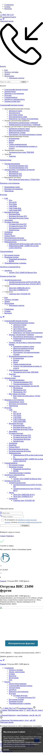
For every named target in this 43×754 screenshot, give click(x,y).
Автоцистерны (10, 91)
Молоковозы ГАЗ (15, 173)
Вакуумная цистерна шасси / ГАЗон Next (24, 179)
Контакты (8, 9)
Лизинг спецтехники (17, 672)
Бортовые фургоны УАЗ (18, 216)
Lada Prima (13, 206)
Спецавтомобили (10, 97)
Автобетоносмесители (12, 280)
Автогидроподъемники (17, 684)
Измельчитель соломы (17, 132)
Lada (6, 198)
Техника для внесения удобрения (21, 334)
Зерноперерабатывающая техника (21, 323)
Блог (6, 70)
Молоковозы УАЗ (15, 175)
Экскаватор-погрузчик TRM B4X (21, 152)
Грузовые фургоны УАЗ (18, 226)
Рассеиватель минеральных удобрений (23, 123)
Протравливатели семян (18, 117)
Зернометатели (14, 113)
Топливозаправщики (12, 164)
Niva (10, 200)
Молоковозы (13, 171)
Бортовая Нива (14, 214)
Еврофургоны (14, 230)
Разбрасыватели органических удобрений (24, 125)
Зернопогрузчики (15, 111)
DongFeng (8, 234)
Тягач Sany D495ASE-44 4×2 (19, 288)
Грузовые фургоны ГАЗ (17, 224)
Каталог (3, 66)
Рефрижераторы (10, 242)
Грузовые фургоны (11, 222)
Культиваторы (14, 138)
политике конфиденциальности (30, 522)
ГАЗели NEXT (9, 236)
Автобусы (8, 270)
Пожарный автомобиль (17, 259)
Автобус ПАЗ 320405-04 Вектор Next (23, 272)
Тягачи (11, 492)
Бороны (12, 140)
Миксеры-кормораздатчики (19, 130)
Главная (3, 581)
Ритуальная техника (12, 255)
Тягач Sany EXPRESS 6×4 (18, 290)
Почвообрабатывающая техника (21, 356)
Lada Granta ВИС (15, 210)
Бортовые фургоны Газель (19, 218)
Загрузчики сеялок (16, 115)
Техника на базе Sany (12, 101)
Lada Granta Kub (15, 208)
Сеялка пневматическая (18, 144)
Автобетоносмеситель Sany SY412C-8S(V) (25, 284)
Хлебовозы (8, 232)
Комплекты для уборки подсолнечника (23, 119)
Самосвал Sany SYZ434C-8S (19, 294)
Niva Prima (13, 204)
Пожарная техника (11, 257)
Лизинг (7, 74)
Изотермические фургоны (14, 238)
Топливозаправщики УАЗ (18, 168)
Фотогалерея (9, 76)
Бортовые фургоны (11, 212)
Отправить (25, 525)
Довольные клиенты (16, 78)
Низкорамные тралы (12, 187)
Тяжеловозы (9, 191)
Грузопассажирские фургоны (15, 240)
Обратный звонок (6, 722)
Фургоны (7, 95)
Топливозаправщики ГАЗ (18, 166)
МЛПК (11, 261)
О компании (9, 5)
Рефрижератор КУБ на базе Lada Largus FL (25, 244)
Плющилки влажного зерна (19, 128)
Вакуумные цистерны (17, 394)
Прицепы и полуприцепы (14, 93)
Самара (3, 536)
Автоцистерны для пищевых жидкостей (19, 169)
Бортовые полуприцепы (13, 189)
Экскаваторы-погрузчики (18, 370)
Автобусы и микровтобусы (14, 99)
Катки (11, 142)
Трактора (12, 156)
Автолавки (8, 220)
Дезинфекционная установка (15, 263)
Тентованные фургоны (17, 228)
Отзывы (7, 7)
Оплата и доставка (11, 72)
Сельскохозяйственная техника (16, 89)
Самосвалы (13, 498)
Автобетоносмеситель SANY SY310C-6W (24, 282)
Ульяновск (10, 536)
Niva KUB (13, 202)
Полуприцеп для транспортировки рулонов (25, 134)
